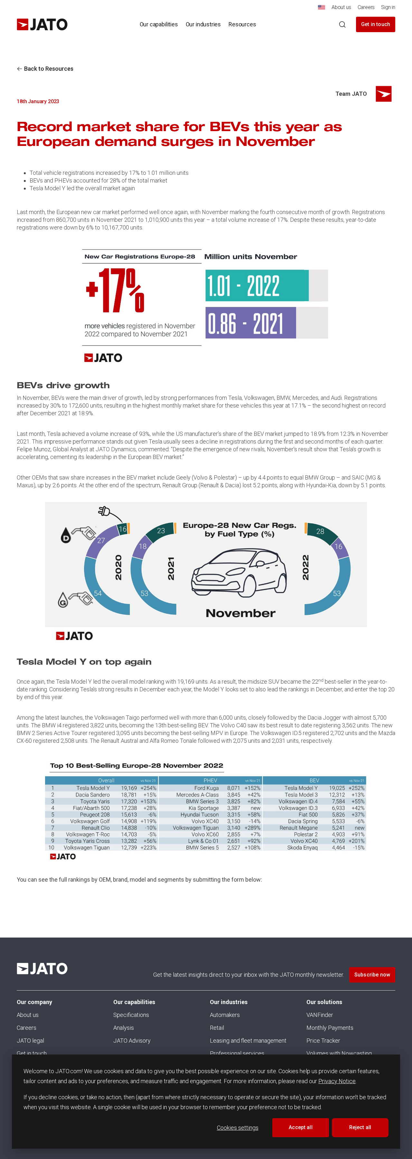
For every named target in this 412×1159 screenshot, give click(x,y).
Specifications (131, 1014)
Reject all (360, 1127)
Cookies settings (237, 1127)
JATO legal (30, 1040)
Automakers (225, 1014)
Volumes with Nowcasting (339, 1053)
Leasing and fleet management (248, 1040)
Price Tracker (323, 1040)
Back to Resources (48, 68)
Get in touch (375, 24)
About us (28, 1014)
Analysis (123, 1027)
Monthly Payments (329, 1027)
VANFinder (319, 1014)
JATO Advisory (132, 1040)
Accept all (301, 1127)
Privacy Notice (337, 1081)
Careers (26, 1027)
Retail (217, 1027)
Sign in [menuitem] (388, 7)
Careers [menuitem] (366, 7)
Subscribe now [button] (372, 975)
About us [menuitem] (341, 7)
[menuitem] (321, 9)
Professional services (237, 1053)
